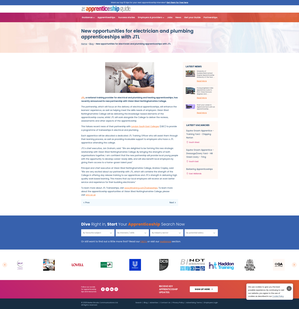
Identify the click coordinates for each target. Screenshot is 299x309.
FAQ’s (143, 241)
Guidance (87, 17)
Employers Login (211, 302)
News (178, 17)
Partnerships (210, 17)
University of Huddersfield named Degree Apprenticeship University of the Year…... (206, 74)
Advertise (154, 302)
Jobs (169, 17)
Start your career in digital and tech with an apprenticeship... (206, 107)
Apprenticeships (106, 17)
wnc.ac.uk (91, 195)
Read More (202, 81)
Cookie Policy (278, 296)
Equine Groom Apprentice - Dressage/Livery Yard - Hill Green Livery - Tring (200, 156)
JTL (83, 97)
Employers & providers (150, 17)
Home (84, 43)
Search (138, 302)
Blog (91, 43)
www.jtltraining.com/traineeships (141, 188)
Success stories (126, 17)
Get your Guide (192, 17)
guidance (165, 241)
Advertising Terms (194, 302)
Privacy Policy (178, 302)
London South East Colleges (145, 126)
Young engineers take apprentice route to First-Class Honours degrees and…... (205, 91)
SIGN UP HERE (203, 289)
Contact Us (165, 302)
